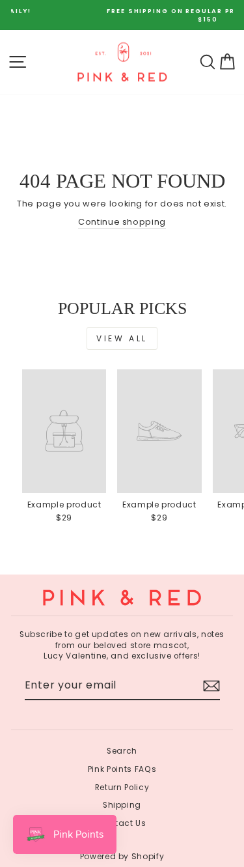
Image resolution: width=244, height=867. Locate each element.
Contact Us (122, 823)
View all (122, 338)
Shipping (122, 805)
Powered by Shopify (122, 856)
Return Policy (122, 787)
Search (122, 751)
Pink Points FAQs (122, 769)
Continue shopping (122, 222)
